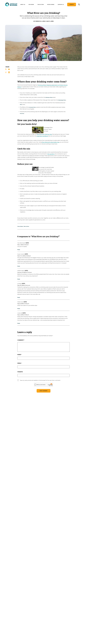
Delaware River (49, 97)
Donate (72, 4)
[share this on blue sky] (9, 69)
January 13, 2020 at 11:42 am (24, 272)
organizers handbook (42, 136)
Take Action (40, 4)
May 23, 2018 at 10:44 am (23, 285)
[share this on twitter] (6, 69)
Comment (20, 340)
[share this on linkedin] (9, 72)
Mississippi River (62, 100)
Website (20, 372)
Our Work (31, 4)
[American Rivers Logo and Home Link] (11, 4)
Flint (21, 104)
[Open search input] (79, 4)
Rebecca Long (40, 21)
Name (19, 354)
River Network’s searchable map (50, 142)
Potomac (22, 113)
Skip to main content (10, 7)
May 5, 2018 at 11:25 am (23, 314)
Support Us (61, 4)
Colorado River (32, 107)
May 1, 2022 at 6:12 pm (23, 244)
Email (19, 363)
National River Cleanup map (44, 134)
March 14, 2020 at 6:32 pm (24, 255)
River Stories (50, 4)
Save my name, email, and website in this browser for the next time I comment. (40, 380)
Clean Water (20, 226)
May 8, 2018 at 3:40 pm (23, 303)
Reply (18, 249)
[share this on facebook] (6, 72)
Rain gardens (51, 153)
